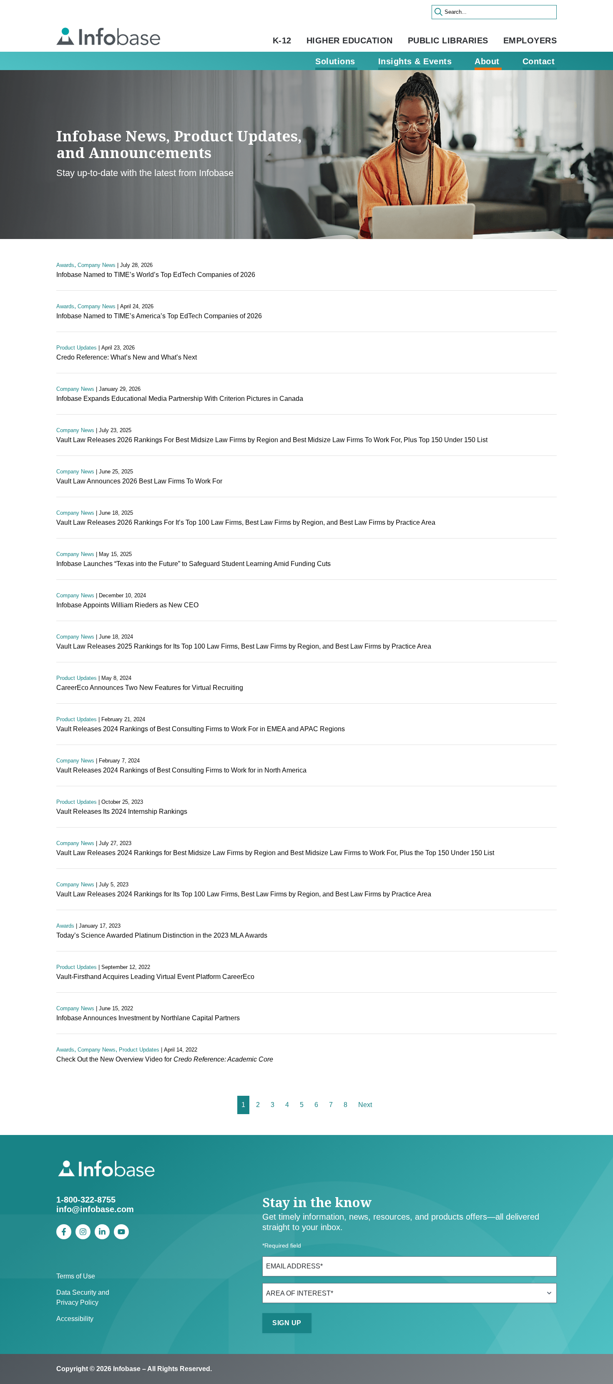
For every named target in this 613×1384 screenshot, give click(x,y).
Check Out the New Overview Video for (164, 1059)
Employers (530, 40)
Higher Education (349, 40)
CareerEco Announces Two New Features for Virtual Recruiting (149, 687)
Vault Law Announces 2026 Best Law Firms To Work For (139, 481)
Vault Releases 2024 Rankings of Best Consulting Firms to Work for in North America (181, 770)
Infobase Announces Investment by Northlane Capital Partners (148, 1018)
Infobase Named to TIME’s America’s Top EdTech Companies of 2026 (159, 316)
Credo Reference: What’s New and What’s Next (126, 357)
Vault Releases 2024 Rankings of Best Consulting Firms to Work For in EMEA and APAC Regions (200, 728)
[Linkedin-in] (102, 1231)
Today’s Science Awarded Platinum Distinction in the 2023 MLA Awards (161, 935)
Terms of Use (75, 1276)
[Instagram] (82, 1231)
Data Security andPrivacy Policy (82, 1297)
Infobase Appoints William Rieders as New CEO (127, 605)
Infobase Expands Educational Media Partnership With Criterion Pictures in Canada (179, 398)
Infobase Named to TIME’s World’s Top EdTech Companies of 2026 (155, 274)
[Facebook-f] (63, 1231)
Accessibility (74, 1318)
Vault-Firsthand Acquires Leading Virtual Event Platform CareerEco (155, 976)
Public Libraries (448, 40)
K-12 (282, 40)
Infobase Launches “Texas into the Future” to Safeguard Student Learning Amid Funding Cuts (193, 563)
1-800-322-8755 (86, 1199)
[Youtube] (121, 1231)
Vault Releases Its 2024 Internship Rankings (121, 811)
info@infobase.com (95, 1209)
